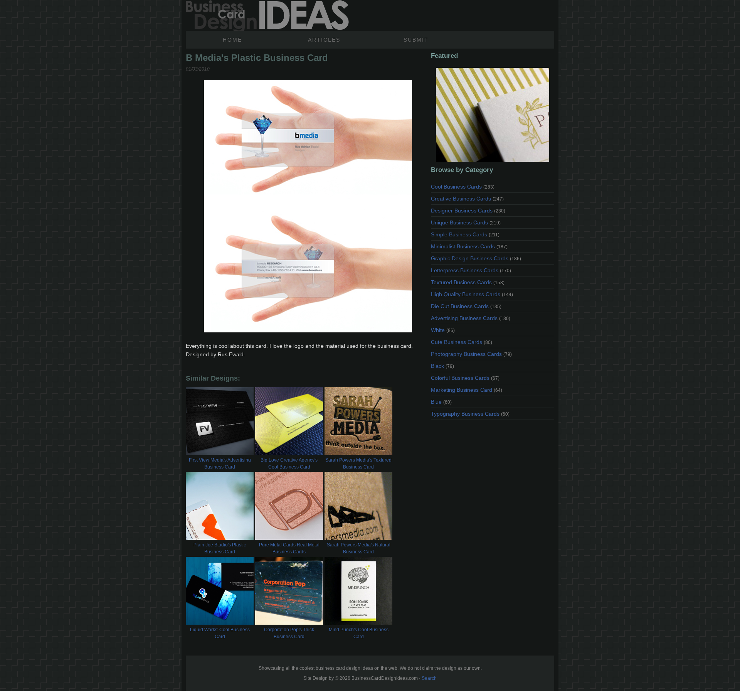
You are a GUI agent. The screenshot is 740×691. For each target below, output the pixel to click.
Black (442, 366)
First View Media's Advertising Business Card (220, 463)
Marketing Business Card (466, 390)
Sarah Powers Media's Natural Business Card (358, 548)
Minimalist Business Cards (469, 246)
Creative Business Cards (467, 199)
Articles (324, 40)
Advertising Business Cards (470, 318)
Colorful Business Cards (465, 378)
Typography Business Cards (470, 414)
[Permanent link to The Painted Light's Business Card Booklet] (492, 115)
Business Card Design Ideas (267, 15)
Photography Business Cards (471, 354)
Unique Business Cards (466, 222)
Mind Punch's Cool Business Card (358, 633)
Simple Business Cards (465, 234)
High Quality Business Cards (472, 294)
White (443, 330)
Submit (416, 40)
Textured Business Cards (468, 282)
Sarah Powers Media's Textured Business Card (358, 463)
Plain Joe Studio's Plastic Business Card (219, 548)
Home (232, 40)
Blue (441, 402)
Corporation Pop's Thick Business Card (289, 633)
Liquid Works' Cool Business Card (220, 633)
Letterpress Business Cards (471, 270)
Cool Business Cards (462, 187)
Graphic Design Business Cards (476, 258)
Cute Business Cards (461, 342)
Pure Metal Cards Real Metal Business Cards (289, 548)
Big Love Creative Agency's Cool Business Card (289, 463)
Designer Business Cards (468, 210)
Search (429, 678)
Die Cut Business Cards (466, 306)
